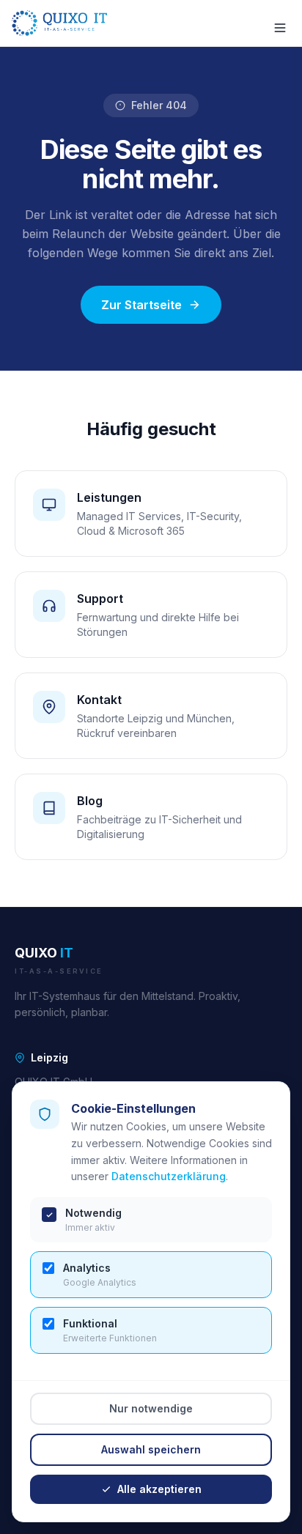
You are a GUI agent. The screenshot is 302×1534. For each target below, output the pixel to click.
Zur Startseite (141, 304)
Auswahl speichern (151, 1449)
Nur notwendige (151, 1408)
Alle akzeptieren (159, 1489)
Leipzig (49, 1057)
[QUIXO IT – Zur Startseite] (59, 23)
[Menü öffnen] (272, 23)
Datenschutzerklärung (168, 1176)
